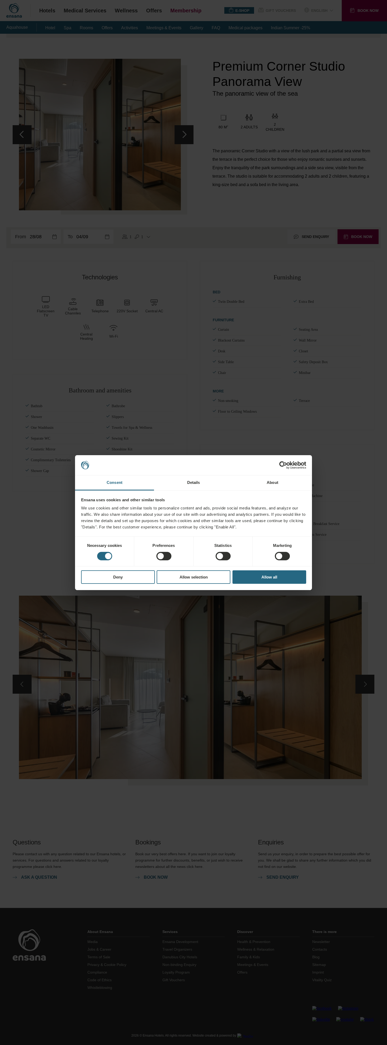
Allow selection (194, 577)
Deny (118, 577)
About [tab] (272, 482)
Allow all (269, 577)
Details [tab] (193, 482)
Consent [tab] (114, 482)
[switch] (163, 556)
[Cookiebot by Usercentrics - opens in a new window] (283, 465)
